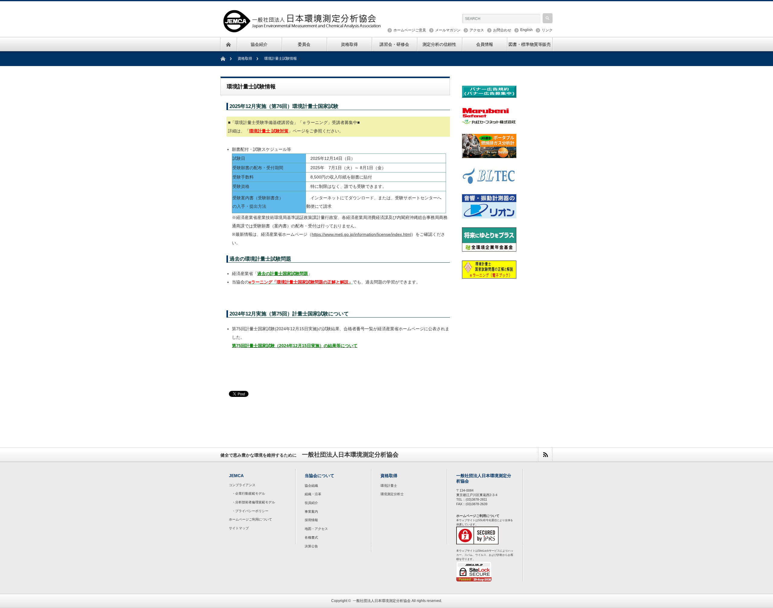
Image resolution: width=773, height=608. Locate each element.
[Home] (226, 58)
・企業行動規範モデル (248, 493)
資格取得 (245, 58)
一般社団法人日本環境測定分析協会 (382, 601)
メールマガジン (447, 30)
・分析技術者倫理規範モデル (253, 502)
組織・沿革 (313, 494)
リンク (547, 30)
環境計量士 (388, 485)
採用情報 (311, 520)
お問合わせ (502, 30)
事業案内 (311, 511)
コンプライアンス (242, 485)
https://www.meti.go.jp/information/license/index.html (361, 234)
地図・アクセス (316, 528)
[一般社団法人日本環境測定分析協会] (303, 29)
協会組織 (311, 485)
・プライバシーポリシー (250, 511)
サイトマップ (239, 528)
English (526, 30)
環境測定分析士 (392, 494)
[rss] (545, 454)
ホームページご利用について (250, 519)
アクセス (477, 30)
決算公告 (311, 546)
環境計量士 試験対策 (268, 130)
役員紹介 (311, 503)
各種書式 (311, 537)
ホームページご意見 (409, 30)
